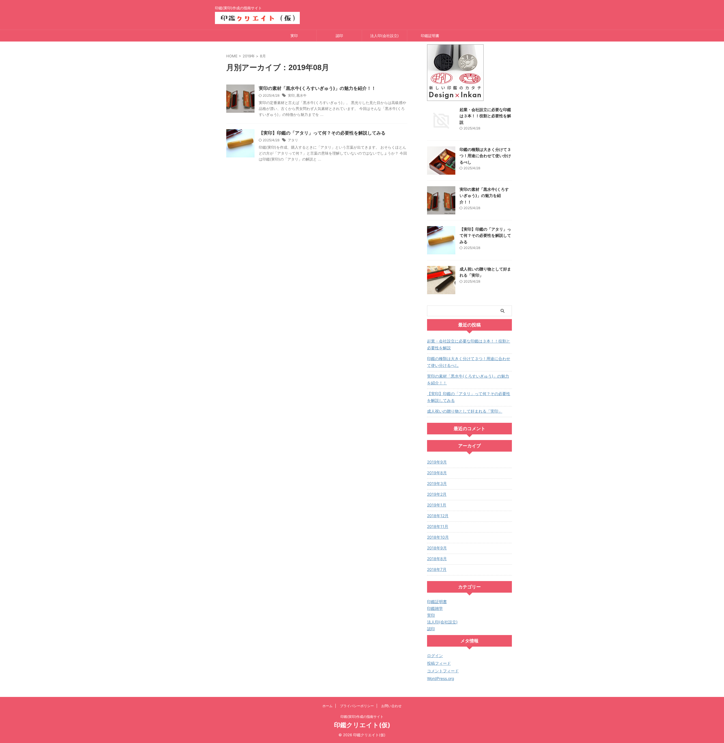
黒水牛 (301, 95)
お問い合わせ (391, 706)
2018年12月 (438, 515)
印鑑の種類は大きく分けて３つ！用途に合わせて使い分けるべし (485, 155)
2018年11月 (437, 526)
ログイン (435, 655)
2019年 (249, 56)
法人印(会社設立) (384, 35)
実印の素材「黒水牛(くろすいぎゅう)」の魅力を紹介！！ (317, 88)
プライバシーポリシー (357, 706)
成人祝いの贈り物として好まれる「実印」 (464, 411)
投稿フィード (439, 663)
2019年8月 (437, 472)
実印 (294, 35)
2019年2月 (437, 494)
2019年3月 (437, 483)
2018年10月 (438, 537)
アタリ (293, 140)
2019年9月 (437, 462)
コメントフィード (443, 670)
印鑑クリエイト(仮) (362, 725)
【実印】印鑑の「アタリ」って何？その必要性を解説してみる (322, 133)
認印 (339, 35)
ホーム (327, 706)
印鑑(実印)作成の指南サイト (362, 716)
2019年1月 (436, 504)
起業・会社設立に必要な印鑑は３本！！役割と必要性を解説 (485, 116)
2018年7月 (437, 569)
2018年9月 (437, 547)
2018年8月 (437, 558)
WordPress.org (440, 678)
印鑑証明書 (430, 35)
